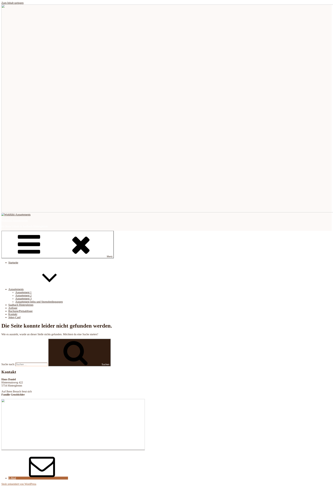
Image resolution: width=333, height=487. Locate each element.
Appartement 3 (23, 298)
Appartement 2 (23, 295)
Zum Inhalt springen (12, 2)
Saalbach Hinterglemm (20, 304)
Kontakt (12, 314)
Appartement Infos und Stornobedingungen (39, 301)
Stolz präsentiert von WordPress (18, 483)
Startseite (13, 262)
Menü (109, 256)
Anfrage (12, 307)
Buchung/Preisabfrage (20, 311)
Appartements (16, 289)
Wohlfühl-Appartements (14, 220)
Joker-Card (14, 317)
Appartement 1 (23, 292)
